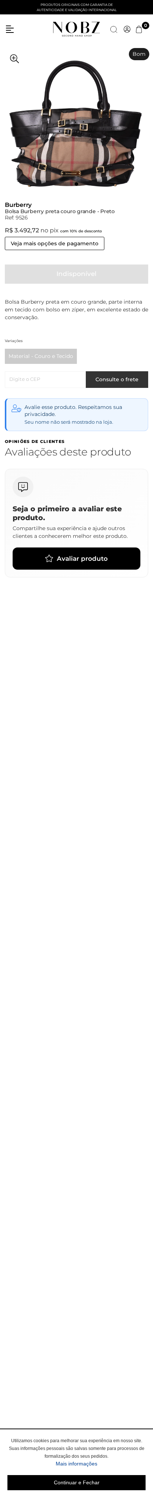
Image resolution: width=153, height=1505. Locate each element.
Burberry (18, 204)
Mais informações (101, 1463)
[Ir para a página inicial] (76, 28)
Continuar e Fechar (77, 1482)
